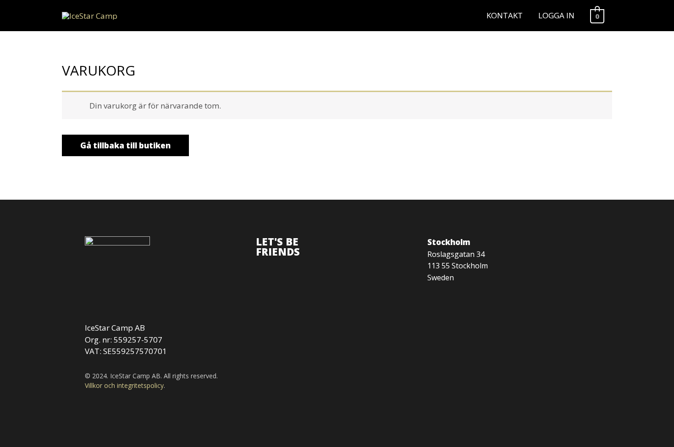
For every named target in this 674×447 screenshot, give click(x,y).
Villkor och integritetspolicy (124, 385)
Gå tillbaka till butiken (125, 145)
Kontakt (504, 15)
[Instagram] (264, 268)
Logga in (556, 15)
